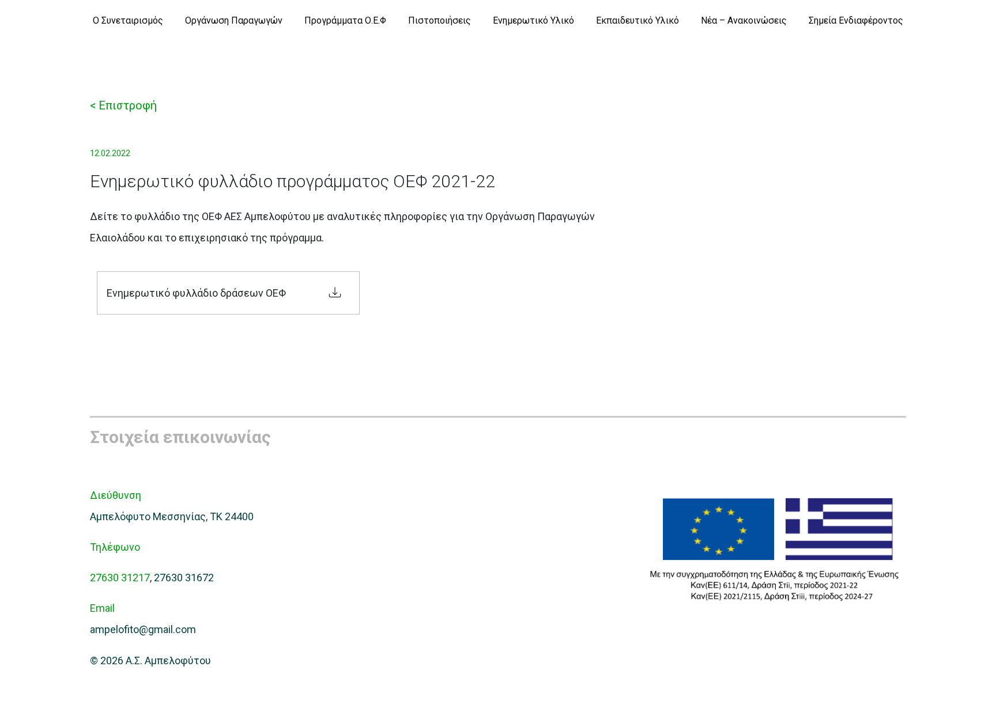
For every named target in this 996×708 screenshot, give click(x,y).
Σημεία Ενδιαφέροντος (856, 20)
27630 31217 (120, 577)
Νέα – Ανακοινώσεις (744, 20)
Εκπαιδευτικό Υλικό (637, 20)
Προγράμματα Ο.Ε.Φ (345, 20)
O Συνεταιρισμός (128, 20)
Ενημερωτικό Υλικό (533, 20)
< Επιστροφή (123, 105)
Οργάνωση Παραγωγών (233, 20)
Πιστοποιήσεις (439, 20)
